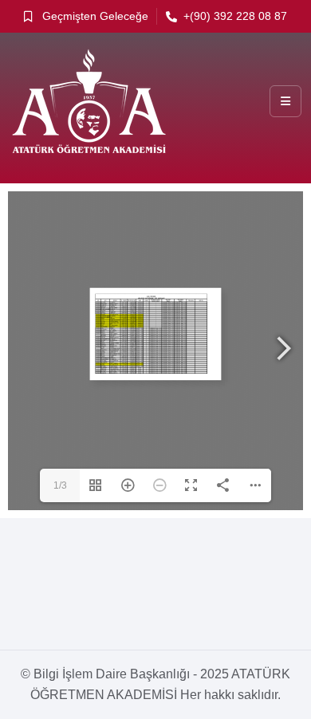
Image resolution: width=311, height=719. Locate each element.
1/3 (60, 485)
